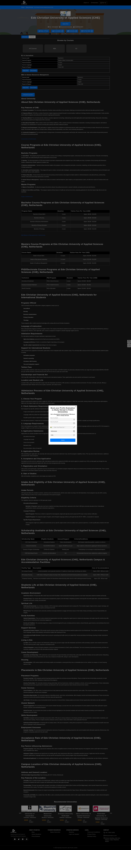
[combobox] (51, 427)
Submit (62, 440)
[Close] (75, 406)
